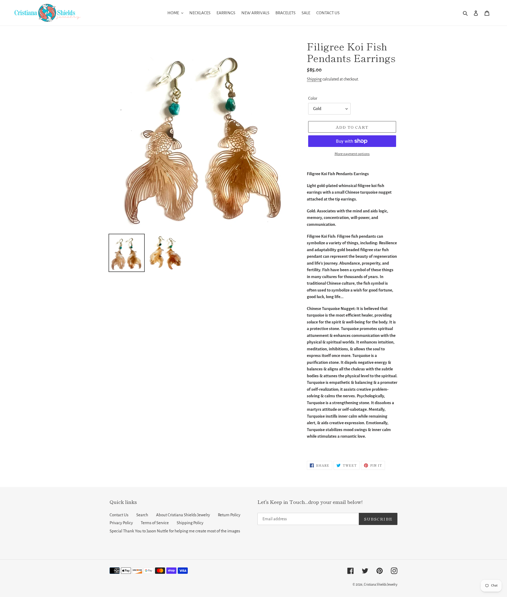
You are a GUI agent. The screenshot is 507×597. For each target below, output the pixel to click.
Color (312, 98)
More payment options (352, 154)
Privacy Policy (121, 522)
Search (142, 515)
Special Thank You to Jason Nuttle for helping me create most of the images (175, 531)
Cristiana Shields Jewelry (380, 584)
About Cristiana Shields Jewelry (183, 515)
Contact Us (119, 515)
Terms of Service (155, 522)
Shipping (314, 79)
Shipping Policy (190, 522)
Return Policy (229, 515)
